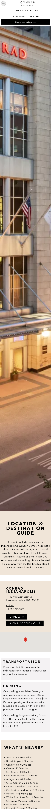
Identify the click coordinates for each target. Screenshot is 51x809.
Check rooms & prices (27, 22)
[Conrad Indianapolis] (28, 3)
